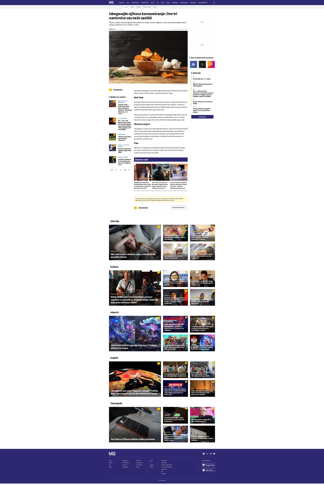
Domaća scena (168, 322)
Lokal (137, 467)
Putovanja (126, 462)
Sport (110, 462)
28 (114, 157)
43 (114, 101)
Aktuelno (167, 254)
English (166, 371)
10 (114, 145)
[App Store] (208, 470)
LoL (112, 342)
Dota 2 (193, 324)
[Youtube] (214, 454)
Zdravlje (112, 29)
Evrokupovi (122, 134)
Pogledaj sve (202, 117)
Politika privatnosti (167, 467)
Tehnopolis (139, 462)
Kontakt (163, 473)
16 (114, 118)
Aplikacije (164, 469)
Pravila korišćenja (166, 465)
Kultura (125, 465)
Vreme (151, 467)
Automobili (139, 465)
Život (110, 467)
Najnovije (121, 2)
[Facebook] (193, 64)
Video (151, 460)
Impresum (163, 462)
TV (150, 462)
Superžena (126, 467)
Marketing (164, 460)
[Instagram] (211, 64)
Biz (110, 465)
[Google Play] (208, 465)
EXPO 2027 (167, 386)
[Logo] (111, 2)
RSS (162, 471)
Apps (165, 415)
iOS (112, 436)
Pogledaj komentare (178, 207)
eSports (138, 460)
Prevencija (114, 251)
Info (110, 460)
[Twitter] (202, 64)
